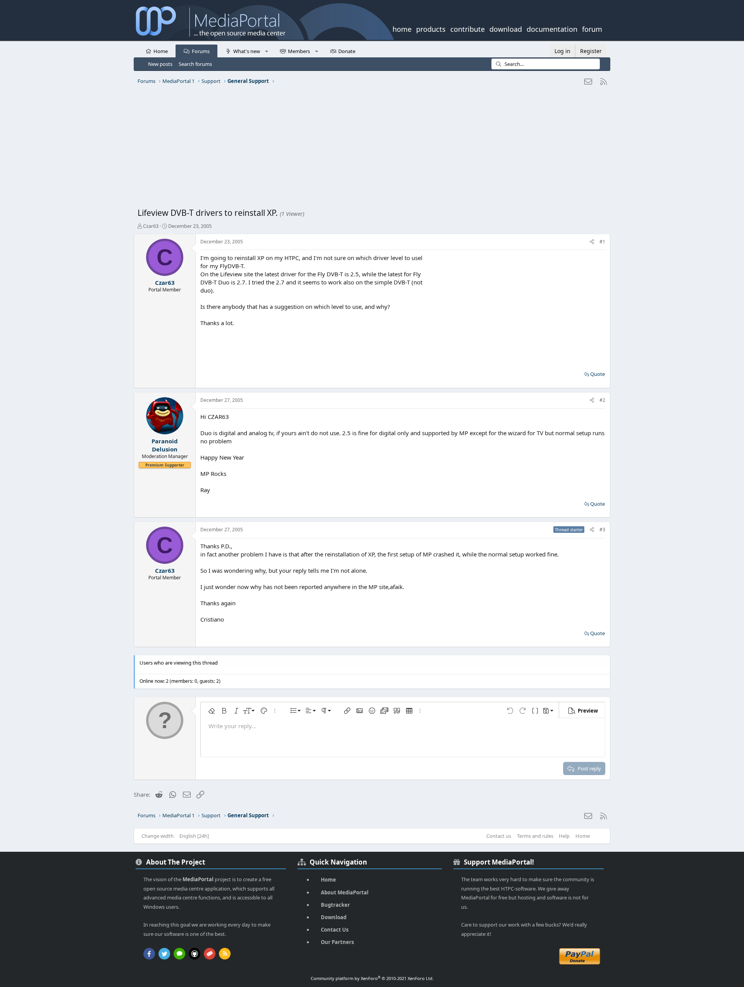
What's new (246, 51)
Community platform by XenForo (372, 978)
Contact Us (334, 929)
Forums (201, 51)
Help (564, 835)
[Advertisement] (370, 149)
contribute (467, 28)
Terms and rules (535, 835)
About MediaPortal (345, 892)
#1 (602, 241)
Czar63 (150, 225)
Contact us (498, 835)
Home (160, 51)
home (402, 28)
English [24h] (194, 835)
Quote (597, 373)
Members (299, 51)
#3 (602, 529)
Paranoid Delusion (165, 445)
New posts (160, 63)
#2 (602, 400)
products (431, 28)
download (505, 28)
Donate (346, 51)
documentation (552, 28)
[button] (266, 51)
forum (592, 28)
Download (333, 917)
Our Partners (337, 942)
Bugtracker (335, 904)
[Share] (592, 242)
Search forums (195, 63)
